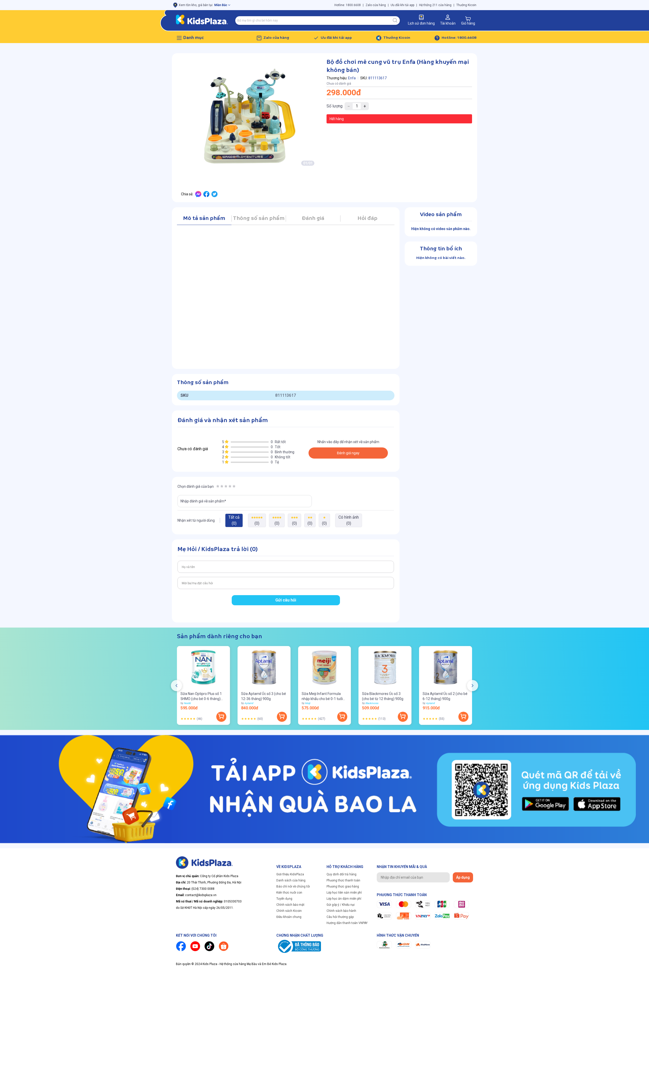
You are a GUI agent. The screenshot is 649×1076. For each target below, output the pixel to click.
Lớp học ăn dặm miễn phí (344, 898)
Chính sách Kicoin (289, 911)
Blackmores (371, 703)
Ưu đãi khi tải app (402, 5)
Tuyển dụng (284, 898)
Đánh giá (313, 218)
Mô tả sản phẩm (204, 218)
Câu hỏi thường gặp (340, 917)
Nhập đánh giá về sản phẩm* (203, 501)
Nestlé (187, 703)
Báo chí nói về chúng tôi (293, 886)
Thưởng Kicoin (466, 5)
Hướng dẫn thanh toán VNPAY (347, 923)
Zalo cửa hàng (376, 5)
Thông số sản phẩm (258, 218)
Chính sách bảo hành (341, 911)
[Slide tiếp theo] (472, 685)
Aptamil (248, 703)
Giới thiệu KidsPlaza (290, 874)
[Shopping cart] (468, 19)
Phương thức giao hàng (343, 886)
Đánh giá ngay (348, 453)
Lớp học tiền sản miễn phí (344, 892)
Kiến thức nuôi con (289, 892)
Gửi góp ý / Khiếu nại (341, 905)
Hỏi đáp (367, 218)
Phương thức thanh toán (343, 880)
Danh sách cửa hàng (290, 880)
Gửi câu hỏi (285, 600)
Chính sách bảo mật (290, 905)
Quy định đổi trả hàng (341, 874)
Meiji (307, 703)
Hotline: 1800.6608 (347, 5)
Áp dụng (463, 877)
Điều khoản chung (288, 917)
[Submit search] (395, 20)
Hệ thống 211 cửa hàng (435, 5)
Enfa (352, 78)
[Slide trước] (176, 685)
